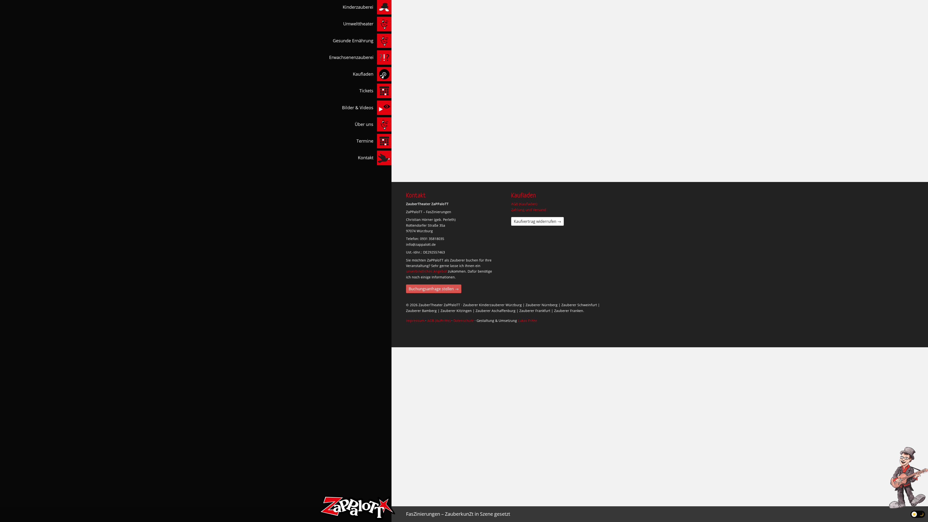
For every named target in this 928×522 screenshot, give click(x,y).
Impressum (415, 320)
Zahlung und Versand (528, 209)
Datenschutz (463, 320)
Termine (364, 141)
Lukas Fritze (527, 320)
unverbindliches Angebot (426, 271)
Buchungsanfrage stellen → (434, 288)
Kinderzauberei (358, 7)
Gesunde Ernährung (353, 41)
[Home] (357, 508)
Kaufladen (363, 74)
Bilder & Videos (357, 107)
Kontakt (365, 157)
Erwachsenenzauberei (351, 57)
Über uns (364, 124)
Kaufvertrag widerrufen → (537, 221)
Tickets (366, 91)
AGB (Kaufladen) (524, 204)
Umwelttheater (358, 24)
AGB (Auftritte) (438, 320)
